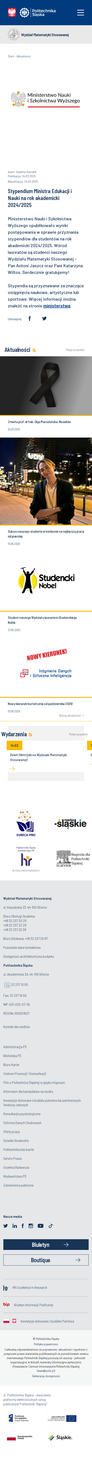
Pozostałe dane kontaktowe (22, 947)
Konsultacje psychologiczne (21, 1114)
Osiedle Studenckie (16, 1140)
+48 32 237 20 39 (14, 929)
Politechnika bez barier (18, 1149)
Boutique (40, 1259)
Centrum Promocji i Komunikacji (24, 1073)
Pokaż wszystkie (75, 349)
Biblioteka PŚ (12, 1055)
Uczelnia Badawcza (16, 1167)
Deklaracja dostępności (46, 1376)
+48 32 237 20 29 (14, 920)
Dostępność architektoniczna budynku (28, 956)
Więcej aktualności (70, 715)
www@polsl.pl (46, 1370)
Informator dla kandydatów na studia (28, 1091)
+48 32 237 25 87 (36, 938)
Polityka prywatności (46, 1344)
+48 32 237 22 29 (14, 925)
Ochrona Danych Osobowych (22, 1122)
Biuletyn (40, 1244)
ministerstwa (56, 305)
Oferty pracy (11, 1131)
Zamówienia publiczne (18, 1185)
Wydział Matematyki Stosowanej (45, 34)
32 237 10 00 (19, 984)
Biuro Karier (11, 1064)
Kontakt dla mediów (16, 1026)
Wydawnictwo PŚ (14, 1176)
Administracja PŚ (15, 1047)
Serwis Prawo (12, 1158)
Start (11, 56)
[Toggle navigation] (80, 13)
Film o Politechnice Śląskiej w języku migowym (34, 1082)
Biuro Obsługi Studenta (18, 916)
